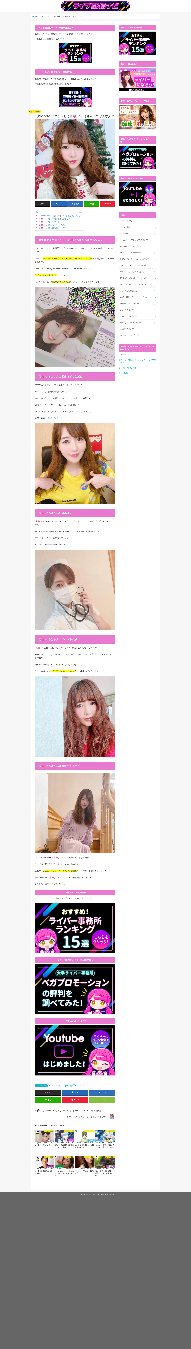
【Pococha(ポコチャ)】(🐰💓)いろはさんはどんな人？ (60, 216)
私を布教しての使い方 (128, 291)
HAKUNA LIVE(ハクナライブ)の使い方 (134, 278)
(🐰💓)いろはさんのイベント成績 (51, 225)
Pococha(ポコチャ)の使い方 (130, 253)
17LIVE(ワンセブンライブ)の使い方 (133, 240)
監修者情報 (123, 373)
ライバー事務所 (125, 221)
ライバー (80, 1086)
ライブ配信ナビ (94, 1194)
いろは (70, 1086)
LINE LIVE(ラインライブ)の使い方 (133, 265)
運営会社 (122, 354)
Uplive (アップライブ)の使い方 (131, 323)
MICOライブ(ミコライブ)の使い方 (132, 284)
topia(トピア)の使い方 (128, 316)
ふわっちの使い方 (126, 310)
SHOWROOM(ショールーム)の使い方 (134, 259)
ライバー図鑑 (42, 1086)
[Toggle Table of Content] (79, 212)
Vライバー (123, 233)
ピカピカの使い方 (126, 329)
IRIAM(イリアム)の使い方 (129, 303)
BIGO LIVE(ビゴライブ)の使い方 (132, 246)
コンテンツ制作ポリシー (128, 368)
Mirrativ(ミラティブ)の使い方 (130, 335)
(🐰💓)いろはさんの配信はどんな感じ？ (54, 219)
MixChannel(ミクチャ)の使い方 (131, 272)
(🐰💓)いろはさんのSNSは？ (49, 222)
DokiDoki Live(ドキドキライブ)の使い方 (135, 297)
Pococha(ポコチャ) (57, 1086)
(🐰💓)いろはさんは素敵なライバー (52, 228)
